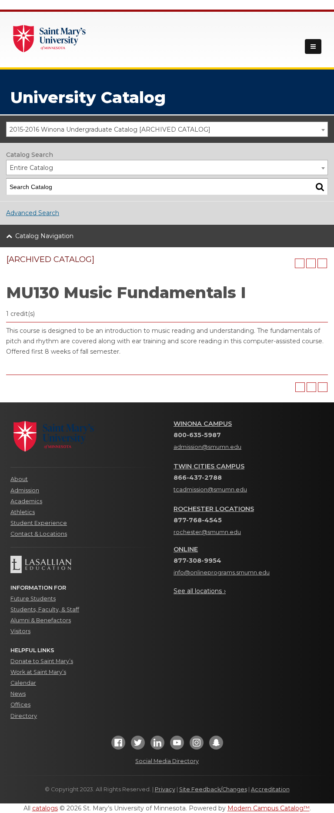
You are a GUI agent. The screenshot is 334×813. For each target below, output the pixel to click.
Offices (20, 704)
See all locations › (200, 591)
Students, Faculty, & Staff (44, 609)
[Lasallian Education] (85, 564)
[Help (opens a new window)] (322, 263)
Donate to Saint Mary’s (41, 661)
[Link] (49, 38)
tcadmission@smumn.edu (210, 489)
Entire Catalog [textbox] (31, 168)
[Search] (320, 186)
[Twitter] (138, 745)
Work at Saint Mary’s (38, 672)
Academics (26, 501)
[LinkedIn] (157, 745)
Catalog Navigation (44, 236)
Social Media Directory (167, 761)
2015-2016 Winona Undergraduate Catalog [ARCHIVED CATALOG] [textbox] (110, 129)
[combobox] (167, 129)
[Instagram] (197, 745)
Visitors (20, 631)
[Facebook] (118, 745)
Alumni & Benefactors (40, 620)
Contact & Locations (38, 534)
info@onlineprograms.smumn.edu (222, 572)
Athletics (22, 512)
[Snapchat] (216, 745)
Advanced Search (32, 213)
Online (186, 549)
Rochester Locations (214, 509)
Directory (23, 716)
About (19, 479)
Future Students (33, 598)
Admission (24, 490)
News (18, 693)
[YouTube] (177, 745)
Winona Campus (203, 424)
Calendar (23, 683)
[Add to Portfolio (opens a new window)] (299, 263)
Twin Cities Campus (209, 466)
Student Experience (38, 523)
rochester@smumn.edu (207, 532)
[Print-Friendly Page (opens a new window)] (311, 263)
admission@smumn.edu (207, 447)
